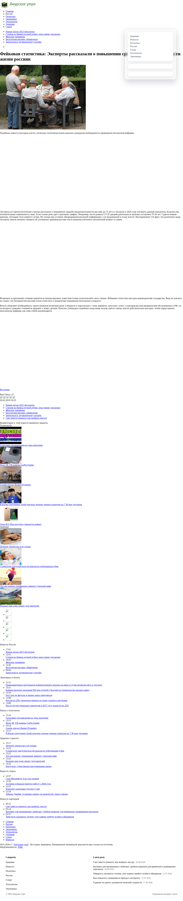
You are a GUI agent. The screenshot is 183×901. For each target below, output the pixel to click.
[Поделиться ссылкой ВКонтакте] (1, 397)
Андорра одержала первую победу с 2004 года (28, 784)
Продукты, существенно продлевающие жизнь (28, 766)
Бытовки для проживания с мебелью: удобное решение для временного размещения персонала (52, 811)
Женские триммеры (15, 37)
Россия (9, 824)
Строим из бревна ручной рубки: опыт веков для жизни (33, 34)
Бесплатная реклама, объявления (22, 39)
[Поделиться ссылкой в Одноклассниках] (14, 397)
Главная (9, 11)
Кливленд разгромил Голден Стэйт (23, 789)
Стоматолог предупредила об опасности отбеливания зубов (29, 566)
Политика (10, 16)
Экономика (11, 19)
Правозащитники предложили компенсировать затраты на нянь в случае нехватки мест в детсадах (54, 685)
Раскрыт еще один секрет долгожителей (19, 606)
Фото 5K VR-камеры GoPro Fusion (17, 465)
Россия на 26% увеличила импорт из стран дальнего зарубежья (36, 700)
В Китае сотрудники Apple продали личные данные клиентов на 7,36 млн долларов (41, 504)
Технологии (11, 21)
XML (20, 847)
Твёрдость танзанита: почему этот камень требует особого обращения (40, 816)
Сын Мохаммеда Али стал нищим (22, 778)
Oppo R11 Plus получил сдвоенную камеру (21, 524)
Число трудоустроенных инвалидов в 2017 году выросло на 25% (37, 705)
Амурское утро (21, 844)
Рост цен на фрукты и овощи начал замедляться (29, 695)
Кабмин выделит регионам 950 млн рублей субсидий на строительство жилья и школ (47, 690)
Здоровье (10, 24)
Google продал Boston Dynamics (15, 485)
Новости (10, 839)
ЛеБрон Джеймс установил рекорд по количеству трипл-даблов (37, 794)
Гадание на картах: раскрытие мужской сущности (117, 882)
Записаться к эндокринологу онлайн (23, 42)
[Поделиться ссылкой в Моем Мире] (10, 397)
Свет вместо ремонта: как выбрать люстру (26, 418)
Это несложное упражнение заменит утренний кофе (25, 586)
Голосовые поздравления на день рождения (21, 445)
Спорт (9, 26)
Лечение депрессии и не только (15, 546)
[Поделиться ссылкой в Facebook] (4, 397)
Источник (5, 389)
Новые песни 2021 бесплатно (20, 31)
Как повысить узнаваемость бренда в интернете (116, 878)
